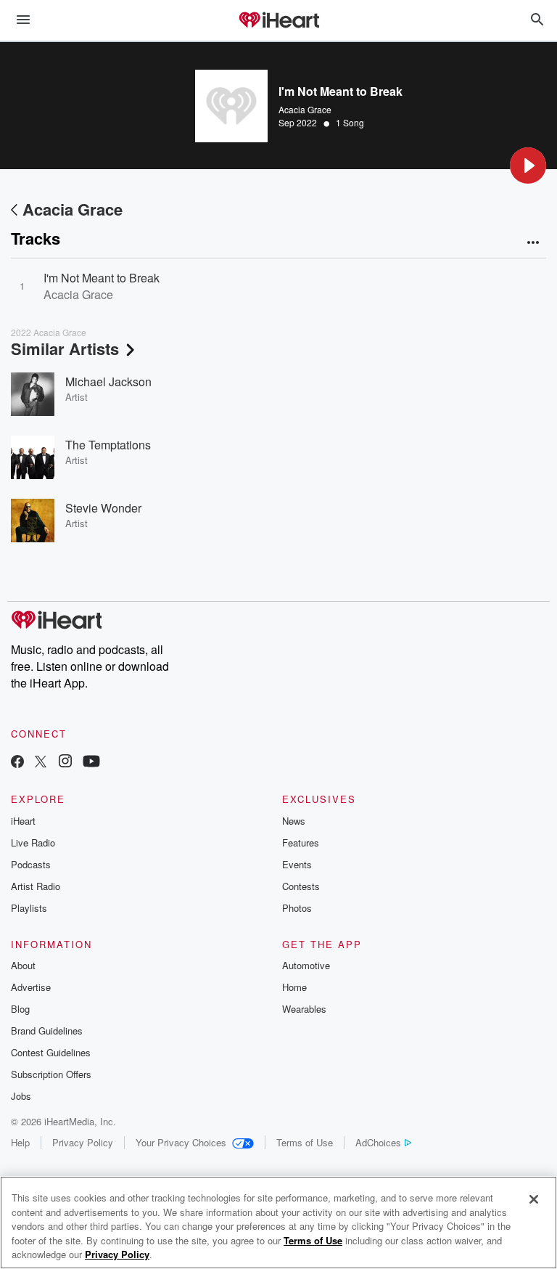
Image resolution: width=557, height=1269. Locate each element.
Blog (20, 1009)
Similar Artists (65, 348)
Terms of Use (304, 1142)
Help (20, 1142)
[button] (528, 165)
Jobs (21, 1096)
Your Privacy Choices (181, 1142)
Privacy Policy (82, 1142)
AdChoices (378, 1142)
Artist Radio (35, 886)
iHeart (23, 821)
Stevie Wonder (103, 507)
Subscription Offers (51, 1074)
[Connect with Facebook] (17, 762)
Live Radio (33, 842)
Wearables (304, 1009)
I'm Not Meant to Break (102, 277)
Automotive (306, 965)
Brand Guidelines (47, 1030)
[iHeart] (278, 21)
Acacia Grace (304, 109)
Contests (301, 886)
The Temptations (108, 444)
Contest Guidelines (51, 1052)
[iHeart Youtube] (91, 762)
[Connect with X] (40, 762)
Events (297, 864)
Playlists (29, 908)
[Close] (534, 1199)
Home (294, 987)
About (23, 965)
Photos (297, 908)
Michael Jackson (108, 381)
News (293, 821)
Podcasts (31, 864)
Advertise (31, 987)
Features (300, 842)
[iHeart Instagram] (65, 762)
